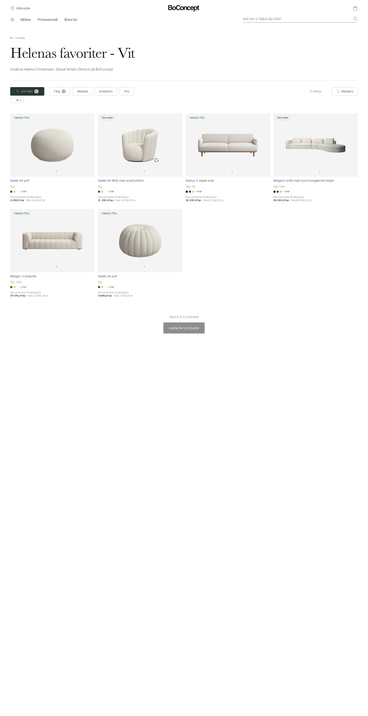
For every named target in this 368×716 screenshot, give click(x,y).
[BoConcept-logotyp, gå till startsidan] (184, 8)
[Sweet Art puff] (52, 145)
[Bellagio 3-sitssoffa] (52, 240)
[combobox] (300, 18)
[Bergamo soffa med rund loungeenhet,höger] (315, 145)
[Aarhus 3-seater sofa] (228, 145)
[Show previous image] (48, 171)
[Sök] (355, 18)
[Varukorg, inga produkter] (355, 8)
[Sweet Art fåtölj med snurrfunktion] (140, 145)
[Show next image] (56, 171)
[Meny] (12, 19)
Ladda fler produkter (184, 328)
